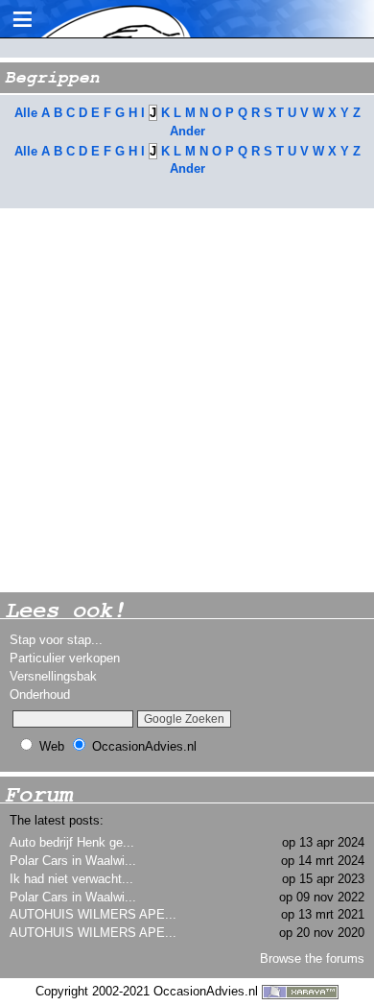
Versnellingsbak (53, 676)
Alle (25, 113)
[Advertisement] (187, 400)
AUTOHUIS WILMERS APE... (93, 914)
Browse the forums (312, 958)
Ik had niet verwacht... (71, 879)
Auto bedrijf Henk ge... (72, 842)
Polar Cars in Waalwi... (73, 860)
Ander (187, 131)
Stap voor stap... (56, 640)
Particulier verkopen (65, 658)
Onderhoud (40, 694)
